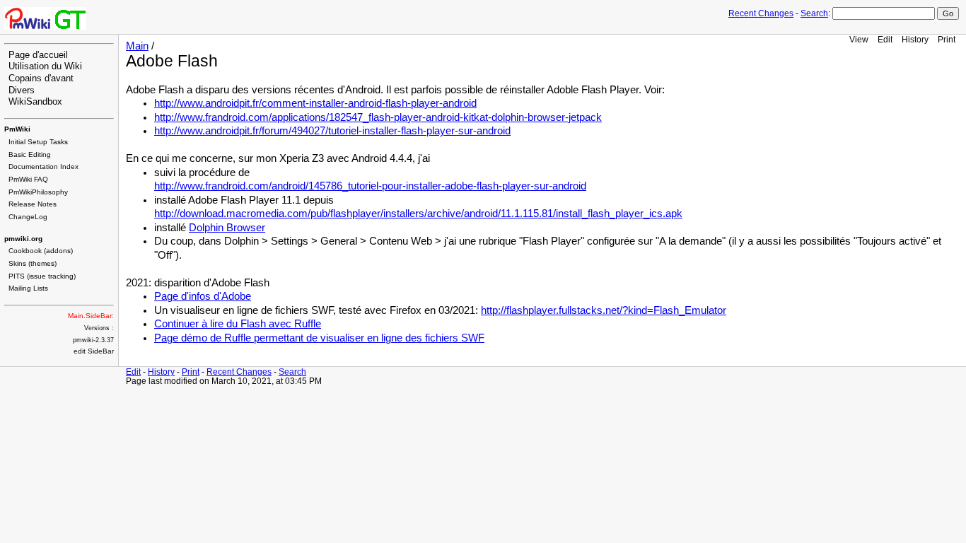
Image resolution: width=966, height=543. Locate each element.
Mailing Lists (28, 288)
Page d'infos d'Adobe (202, 296)
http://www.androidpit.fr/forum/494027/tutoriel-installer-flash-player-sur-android (332, 130)
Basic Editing (29, 154)
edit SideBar (94, 351)
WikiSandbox (35, 102)
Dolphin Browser (227, 227)
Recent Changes (760, 13)
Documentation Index (43, 166)
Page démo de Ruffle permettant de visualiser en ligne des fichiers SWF (319, 338)
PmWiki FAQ (28, 179)
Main (137, 46)
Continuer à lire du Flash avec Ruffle (237, 323)
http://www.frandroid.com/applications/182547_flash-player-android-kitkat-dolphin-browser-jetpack (378, 117)
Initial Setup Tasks (38, 142)
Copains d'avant (41, 78)
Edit (885, 39)
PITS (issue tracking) (42, 276)
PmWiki (17, 129)
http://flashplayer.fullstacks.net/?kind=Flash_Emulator (603, 310)
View (858, 39)
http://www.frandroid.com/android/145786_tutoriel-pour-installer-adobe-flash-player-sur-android (370, 186)
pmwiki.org (23, 239)
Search (814, 13)
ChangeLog (27, 217)
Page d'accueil (38, 55)
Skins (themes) (32, 263)
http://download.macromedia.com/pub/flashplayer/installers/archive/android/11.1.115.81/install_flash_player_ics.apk (418, 213)
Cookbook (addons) (40, 251)
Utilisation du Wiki (45, 66)
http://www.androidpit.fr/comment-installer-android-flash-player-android (315, 103)
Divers (21, 90)
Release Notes (32, 204)
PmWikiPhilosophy (38, 192)
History (915, 39)
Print (946, 39)
